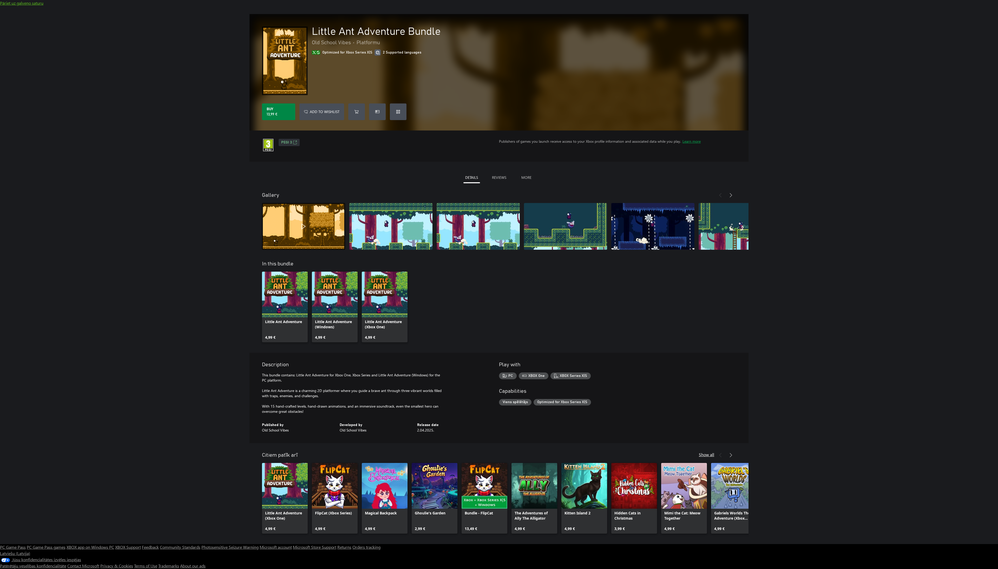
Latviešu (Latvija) (15, 553)
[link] (285, 307)
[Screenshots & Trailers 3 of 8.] (478, 226)
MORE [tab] (526, 177)
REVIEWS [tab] (499, 177)
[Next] (731, 195)
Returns (344, 547)
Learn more (691, 141)
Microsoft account (276, 547)
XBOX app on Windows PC (90, 547)
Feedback (150, 547)
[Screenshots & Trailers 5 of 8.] (652, 226)
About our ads (193, 565)
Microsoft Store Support (314, 547)
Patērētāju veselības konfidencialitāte (33, 565)
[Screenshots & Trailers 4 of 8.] (565, 226)
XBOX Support (128, 547)
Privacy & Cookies (116, 565)
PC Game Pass (13, 547)
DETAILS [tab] (471, 177)
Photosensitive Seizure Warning (230, 547)
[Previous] (720, 195)
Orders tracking (366, 547)
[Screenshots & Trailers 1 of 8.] (303, 226)
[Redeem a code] (398, 111)
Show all (706, 454)
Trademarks (168, 565)
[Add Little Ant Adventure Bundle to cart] (356, 111)
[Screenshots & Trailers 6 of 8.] (740, 226)
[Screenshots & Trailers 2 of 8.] (390, 226)
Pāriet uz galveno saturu (21, 3)
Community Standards (180, 547)
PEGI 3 (286, 142)
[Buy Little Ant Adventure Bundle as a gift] (377, 111)
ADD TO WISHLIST (324, 111)
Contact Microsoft (83, 565)
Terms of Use (145, 565)
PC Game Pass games (46, 547)
